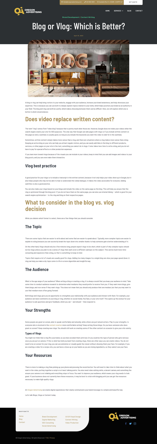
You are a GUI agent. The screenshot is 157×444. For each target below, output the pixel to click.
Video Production (71, 423)
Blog (20, 419)
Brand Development (49, 417)
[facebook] (126, 423)
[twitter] (130, 423)
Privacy (52, 438)
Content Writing (71, 420)
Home (21, 416)
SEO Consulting (48, 423)
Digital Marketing (48, 420)
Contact (22, 422)
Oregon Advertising (34, 390)
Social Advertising (49, 426)
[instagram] (135, 423)
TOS (47, 438)
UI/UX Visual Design (73, 417)
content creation (55, 325)
